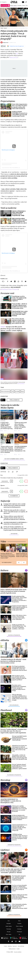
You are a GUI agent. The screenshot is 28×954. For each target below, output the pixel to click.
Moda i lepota (4, 28)
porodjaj (17, 391)
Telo (12, 391)
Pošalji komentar (14, 400)
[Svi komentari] (8, 471)
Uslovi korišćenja (20, 383)
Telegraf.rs (4, 2)
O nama (5, 946)
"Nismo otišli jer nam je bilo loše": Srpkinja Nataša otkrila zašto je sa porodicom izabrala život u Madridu (13, 517)
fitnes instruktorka (5, 391)
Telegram (15, 289)
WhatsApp (4, 289)
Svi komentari (14, 495)
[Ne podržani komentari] (16, 471)
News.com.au (14, 57)
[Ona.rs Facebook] (8, 941)
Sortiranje (3, 471)
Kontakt (18, 948)
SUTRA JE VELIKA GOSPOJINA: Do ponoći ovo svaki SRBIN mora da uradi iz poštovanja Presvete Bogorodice (13, 528)
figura (22, 391)
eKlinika (5, 640)
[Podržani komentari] (12, 471)
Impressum (15, 946)
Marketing (10, 946)
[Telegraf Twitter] (12, 941)
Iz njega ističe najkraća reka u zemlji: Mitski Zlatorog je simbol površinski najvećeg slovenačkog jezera (13, 505)
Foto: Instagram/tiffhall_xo (5, 25)
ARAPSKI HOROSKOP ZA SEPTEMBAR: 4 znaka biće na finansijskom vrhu (14, 523)
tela (17, 53)
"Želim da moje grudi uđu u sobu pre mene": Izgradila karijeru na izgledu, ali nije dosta (14, 511)
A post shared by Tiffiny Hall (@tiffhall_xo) (11, 167)
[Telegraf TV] (19, 941)
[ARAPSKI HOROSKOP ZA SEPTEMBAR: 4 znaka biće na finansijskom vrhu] (20, 438)
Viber (10, 289)
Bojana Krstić (5, 42)
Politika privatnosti (12, 948)
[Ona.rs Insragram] (15, 941)
